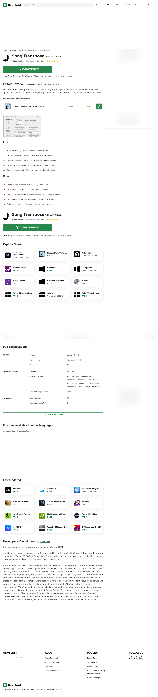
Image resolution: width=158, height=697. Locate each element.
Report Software (55, 415)
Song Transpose (37, 56)
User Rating (41, 61)
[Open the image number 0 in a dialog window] (22, 126)
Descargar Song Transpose (14, 431)
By (18, 61)
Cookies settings (93, 678)
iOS (117, 5)
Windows (98, 5)
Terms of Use (92, 662)
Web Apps (139, 5)
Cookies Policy (92, 667)
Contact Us (49, 667)
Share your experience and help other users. (53, 76)
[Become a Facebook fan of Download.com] (131, 658)
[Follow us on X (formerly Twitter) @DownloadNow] (136, 658)
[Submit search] (26, 5)
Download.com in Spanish (55, 671)
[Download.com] (12, 5)
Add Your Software (52, 662)
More (150, 5)
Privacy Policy (92, 658)
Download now (29, 69)
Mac (109, 5)
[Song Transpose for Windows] (6, 58)
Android (126, 5)
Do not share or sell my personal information (96, 672)
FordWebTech (45, 542)
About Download (51, 658)
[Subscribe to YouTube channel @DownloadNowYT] (141, 658)
